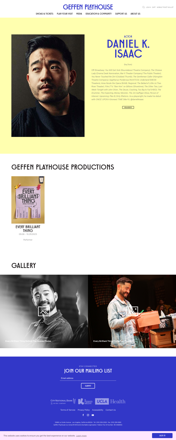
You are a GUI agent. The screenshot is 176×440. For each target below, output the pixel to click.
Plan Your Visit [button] (65, 13)
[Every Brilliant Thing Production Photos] (132, 311)
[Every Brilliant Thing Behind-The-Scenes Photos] (44, 311)
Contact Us (111, 410)
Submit (88, 385)
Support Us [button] (121, 13)
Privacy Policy (84, 410)
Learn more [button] (81, 435)
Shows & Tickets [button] (44, 13)
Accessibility (97, 410)
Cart (154, 7)
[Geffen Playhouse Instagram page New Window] (88, 415)
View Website (128, 107)
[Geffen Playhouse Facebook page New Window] (83, 415)
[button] (143, 7)
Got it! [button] (162, 435)
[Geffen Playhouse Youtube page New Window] (93, 415)
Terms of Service (67, 410)
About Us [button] (135, 13)
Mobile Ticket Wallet (165, 7)
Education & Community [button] (99, 13)
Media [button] (79, 13)
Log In (148, 7)
